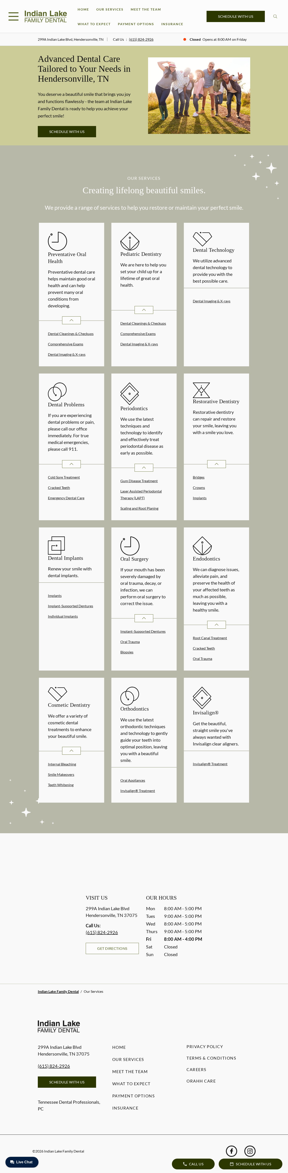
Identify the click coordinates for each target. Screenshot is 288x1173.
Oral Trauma (130, 641)
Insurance (172, 24)
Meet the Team (146, 9)
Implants (200, 498)
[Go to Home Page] (46, 17)
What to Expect (94, 24)
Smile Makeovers (61, 774)
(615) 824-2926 (141, 39)
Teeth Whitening (61, 785)
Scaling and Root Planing (139, 508)
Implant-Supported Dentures (70, 606)
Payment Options (136, 24)
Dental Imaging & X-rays (67, 354)
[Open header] (13, 16)
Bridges (199, 477)
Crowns (199, 487)
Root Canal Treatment (210, 638)
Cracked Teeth (59, 487)
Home (83, 9)
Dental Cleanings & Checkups (71, 333)
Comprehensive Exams (65, 344)
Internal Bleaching (62, 764)
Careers (197, 1069)
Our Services (110, 9)
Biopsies (126, 652)
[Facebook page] (231, 1151)
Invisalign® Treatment (137, 790)
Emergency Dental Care (66, 498)
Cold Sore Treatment (64, 477)
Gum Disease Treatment (139, 481)
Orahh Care (201, 1080)
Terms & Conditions (211, 1058)
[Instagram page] (250, 1151)
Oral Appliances (132, 780)
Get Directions (112, 948)
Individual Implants (63, 616)
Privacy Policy (205, 1046)
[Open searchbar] (275, 16)
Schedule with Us (235, 16)
